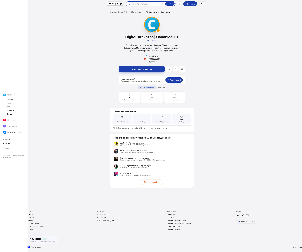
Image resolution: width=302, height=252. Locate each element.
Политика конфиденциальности (179, 220)
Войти (203, 4)
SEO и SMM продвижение (135, 12)
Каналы (120, 12)
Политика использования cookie (179, 223)
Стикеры (31, 217)
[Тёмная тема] (179, 3)
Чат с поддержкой (248, 221)
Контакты (170, 217)
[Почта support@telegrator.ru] (247, 215)
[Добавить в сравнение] (175, 68)
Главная (113, 12)
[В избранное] (182, 69)
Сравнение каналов (35, 226)
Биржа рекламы (34, 223)
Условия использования (176, 226)
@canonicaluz (152, 40)
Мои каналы (101, 217)
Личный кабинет (103, 214)
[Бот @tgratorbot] (242, 215)
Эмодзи (30, 220)
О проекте (171, 214)
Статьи (30, 229)
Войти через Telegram (105, 220)
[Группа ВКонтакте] (237, 215)
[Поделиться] (169, 69)
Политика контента (174, 229)
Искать (170, 4)
